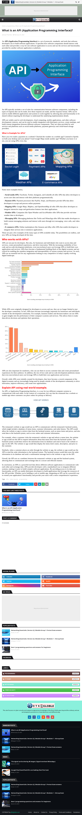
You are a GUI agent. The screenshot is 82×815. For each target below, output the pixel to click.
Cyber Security (14, 479)
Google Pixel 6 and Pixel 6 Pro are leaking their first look (30, 770)
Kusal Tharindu (7, 35)
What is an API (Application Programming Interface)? (12, 509)
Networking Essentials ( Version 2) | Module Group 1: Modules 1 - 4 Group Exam (37, 639)
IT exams (39, 679)
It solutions (39, 695)
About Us (36, 812)
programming (10, 26)
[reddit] (61, 581)
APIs (7, 479)
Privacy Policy (53, 812)
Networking (39, 684)
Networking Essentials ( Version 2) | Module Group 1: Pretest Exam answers (38, 2)
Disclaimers (76, 812)
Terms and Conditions (65, 812)
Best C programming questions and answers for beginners (31, 647)
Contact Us (44, 812)
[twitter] (21, 581)
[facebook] (61, 576)
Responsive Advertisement (41, 11)
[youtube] (61, 585)
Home (4, 26)
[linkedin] (21, 576)
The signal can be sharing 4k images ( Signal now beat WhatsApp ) (33, 761)
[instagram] (21, 585)
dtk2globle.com (15, 812)
